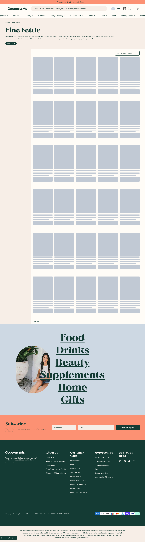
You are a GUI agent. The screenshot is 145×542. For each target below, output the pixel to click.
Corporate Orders (78, 480)
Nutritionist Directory (104, 477)
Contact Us (75, 468)
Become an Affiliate (78, 492)
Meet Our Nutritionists (55, 461)
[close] (14, 43)
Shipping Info (75, 472)
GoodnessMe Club (102, 465)
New (114, 15)
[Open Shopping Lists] (124, 8)
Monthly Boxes (127, 15)
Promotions (75, 488)
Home (90, 15)
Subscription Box (102, 457)
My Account (75, 460)
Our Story (50, 457)
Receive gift (127, 427)
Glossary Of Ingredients (56, 473)
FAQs (72, 464)
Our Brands (50, 465)
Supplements (75, 15)
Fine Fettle (16, 22)
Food (15, 15)
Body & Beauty (57, 15)
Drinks (41, 15)
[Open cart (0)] (138, 8)
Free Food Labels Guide (56, 469)
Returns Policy (76, 476)
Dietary (28, 15)
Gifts (103, 15)
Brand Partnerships (78, 484)
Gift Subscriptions (102, 461)
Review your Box (102, 473)
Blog (96, 469)
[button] (8, 538)
